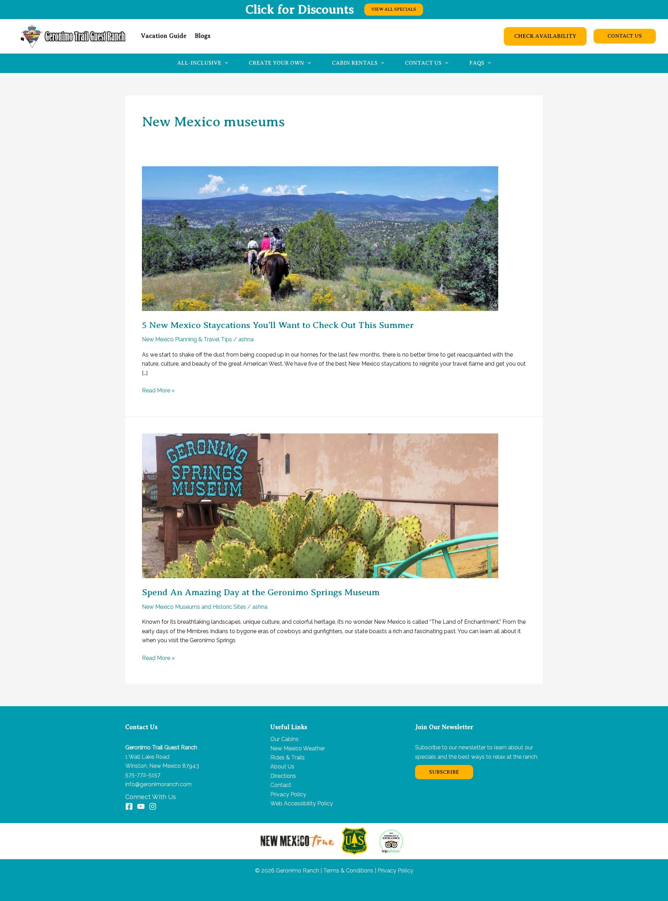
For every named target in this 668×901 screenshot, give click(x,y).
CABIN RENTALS (354, 63)
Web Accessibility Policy (301, 803)
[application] (224, 63)
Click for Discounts (299, 9)
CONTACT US (423, 63)
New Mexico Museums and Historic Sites (194, 607)
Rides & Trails (287, 757)
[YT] (141, 806)
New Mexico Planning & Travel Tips (187, 339)
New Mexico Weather (297, 748)
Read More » (158, 391)
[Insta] (153, 806)
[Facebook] (129, 806)
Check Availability (545, 36)
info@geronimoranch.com (158, 784)
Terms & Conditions (347, 870)
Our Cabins (284, 739)
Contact (280, 785)
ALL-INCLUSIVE (199, 63)
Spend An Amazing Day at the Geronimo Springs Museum (261, 592)
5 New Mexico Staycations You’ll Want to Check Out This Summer (278, 325)
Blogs (202, 35)
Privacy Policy (288, 794)
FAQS (476, 63)
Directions (283, 776)
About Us (282, 766)
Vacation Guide (163, 35)
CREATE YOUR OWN (276, 63)
